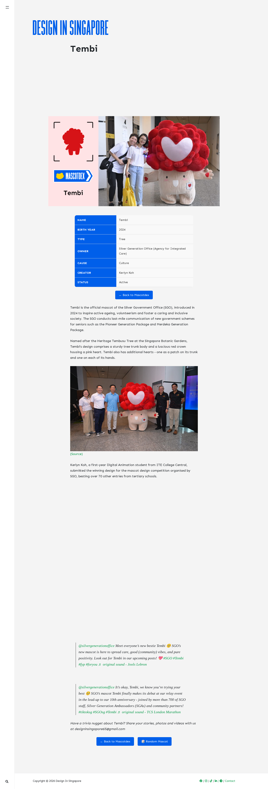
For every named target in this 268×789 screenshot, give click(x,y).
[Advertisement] (134, 88)
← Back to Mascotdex (134, 295)
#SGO (167, 658)
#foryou (91, 664)
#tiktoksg (85, 712)
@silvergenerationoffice (96, 646)
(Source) (76, 454)
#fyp (82, 664)
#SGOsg (99, 712)
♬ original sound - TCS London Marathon (149, 712)
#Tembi (178, 658)
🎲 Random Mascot (154, 741)
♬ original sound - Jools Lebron (122, 664)
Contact (230, 781)
